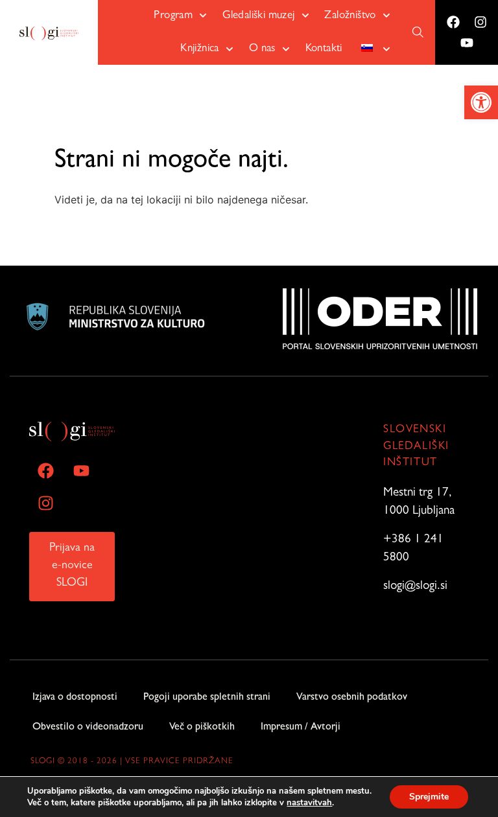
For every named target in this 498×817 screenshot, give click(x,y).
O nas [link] (262, 48)
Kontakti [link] (323, 48)
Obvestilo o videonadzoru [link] (87, 727)
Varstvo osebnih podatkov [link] (351, 698)
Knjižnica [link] (199, 48)
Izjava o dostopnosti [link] (74, 698)
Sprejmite (429, 796)
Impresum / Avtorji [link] (300, 727)
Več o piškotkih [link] (202, 727)
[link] (481, 102)
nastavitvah (309, 803)
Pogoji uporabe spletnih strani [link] (206, 698)
